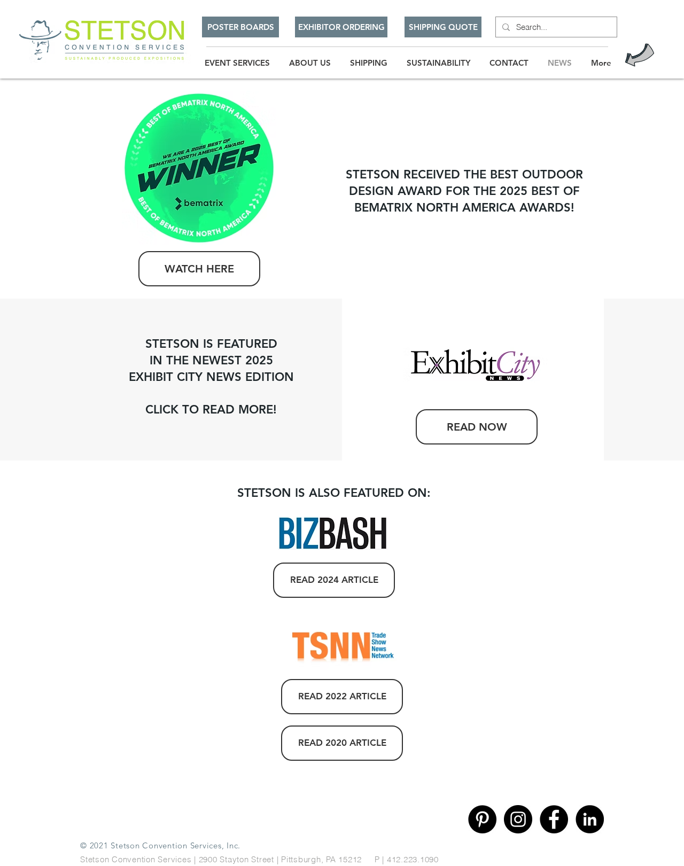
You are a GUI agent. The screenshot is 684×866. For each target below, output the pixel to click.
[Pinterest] (482, 819)
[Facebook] (554, 819)
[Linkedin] (590, 819)
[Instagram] (518, 819)
